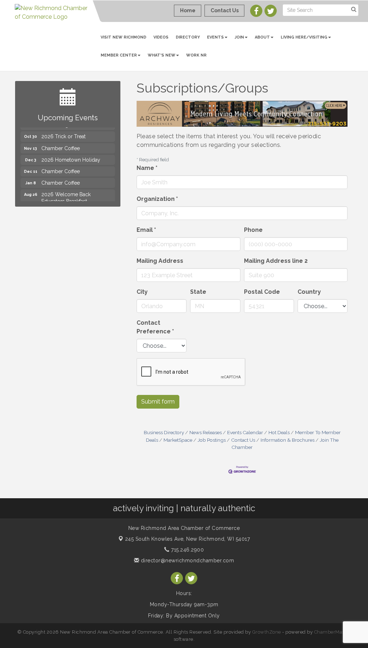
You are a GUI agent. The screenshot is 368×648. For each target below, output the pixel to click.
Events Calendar (245, 432)
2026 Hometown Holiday (70, 155)
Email (146, 229)
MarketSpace (178, 440)
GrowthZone (266, 632)
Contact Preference (155, 327)
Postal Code (262, 291)
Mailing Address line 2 (276, 260)
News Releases (205, 432)
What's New (161, 55)
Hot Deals (279, 432)
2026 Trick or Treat (63, 131)
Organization (157, 198)
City (142, 291)
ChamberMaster (332, 632)
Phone (253, 229)
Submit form (158, 401)
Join (239, 37)
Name (147, 168)
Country (309, 291)
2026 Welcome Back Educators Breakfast (66, 192)
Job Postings (212, 440)
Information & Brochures (287, 440)
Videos (161, 37)
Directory (188, 37)
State (198, 291)
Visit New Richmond (123, 37)
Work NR (196, 55)
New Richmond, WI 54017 (187, 539)
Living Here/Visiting (304, 37)
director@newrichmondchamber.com (186, 560)
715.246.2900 (187, 550)
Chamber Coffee (60, 143)
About (262, 37)
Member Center (119, 55)
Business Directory (164, 432)
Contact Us (243, 440)
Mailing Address (160, 260)
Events (215, 37)
